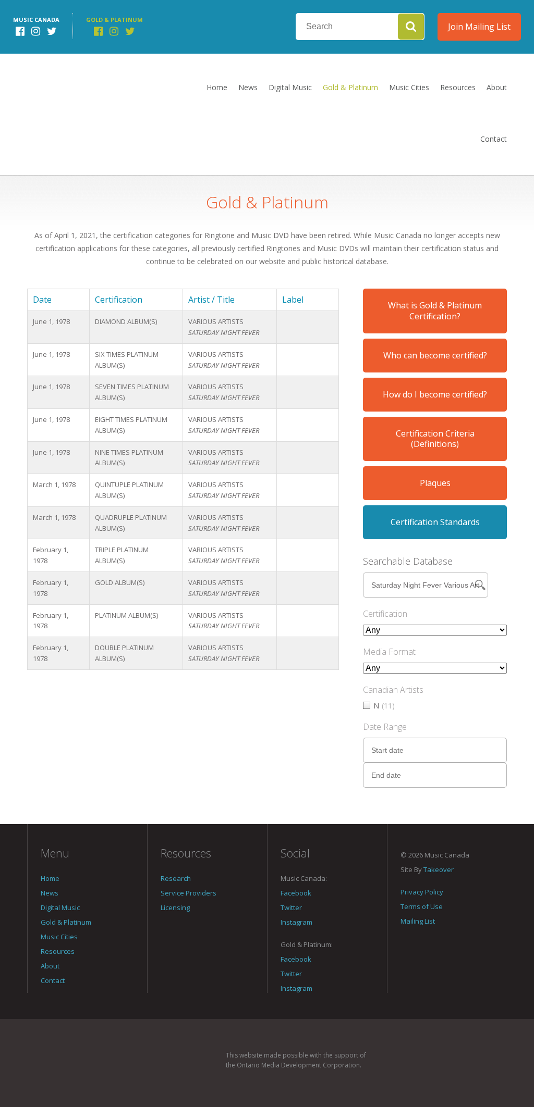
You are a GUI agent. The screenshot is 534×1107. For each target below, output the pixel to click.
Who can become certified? (435, 355)
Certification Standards (435, 522)
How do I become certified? (435, 394)
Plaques (435, 483)
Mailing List (417, 921)
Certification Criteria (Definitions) (435, 439)
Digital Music (290, 87)
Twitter (291, 907)
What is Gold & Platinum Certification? (435, 311)
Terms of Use (421, 906)
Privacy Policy (421, 892)
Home (217, 87)
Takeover (438, 869)
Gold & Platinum (350, 87)
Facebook (296, 893)
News (248, 87)
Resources (458, 87)
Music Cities (409, 87)
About (497, 87)
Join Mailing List (479, 26)
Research (176, 878)
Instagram (296, 922)
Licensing (175, 907)
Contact (493, 139)
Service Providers (188, 893)
